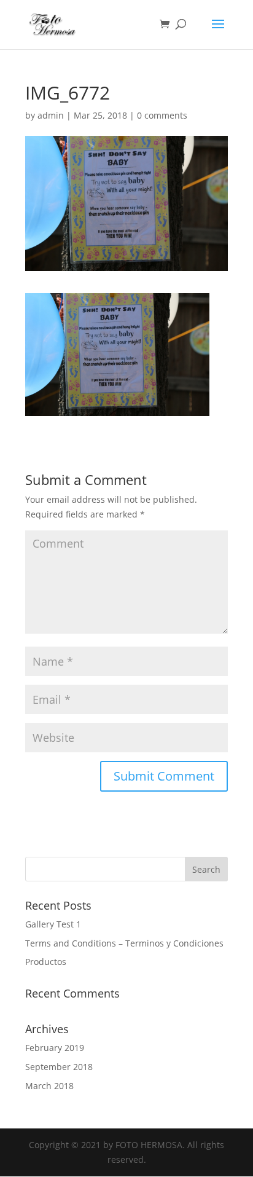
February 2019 (54, 1047)
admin (50, 115)
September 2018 (59, 1067)
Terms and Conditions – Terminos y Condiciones (124, 943)
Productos (45, 961)
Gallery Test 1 (53, 924)
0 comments (162, 115)
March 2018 (49, 1086)
